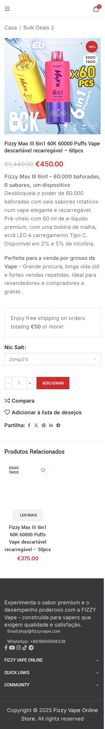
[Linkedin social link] (51, 425)
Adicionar (53, 383)
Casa (10, 28)
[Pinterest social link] (44, 425)
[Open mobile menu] (7, 9)
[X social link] (36, 425)
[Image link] (36, 594)
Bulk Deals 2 (38, 28)
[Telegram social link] (58, 425)
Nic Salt (14, 347)
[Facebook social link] (28, 425)
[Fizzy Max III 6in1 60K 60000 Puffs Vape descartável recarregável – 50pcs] (27, 485)
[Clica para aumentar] (15, 123)
